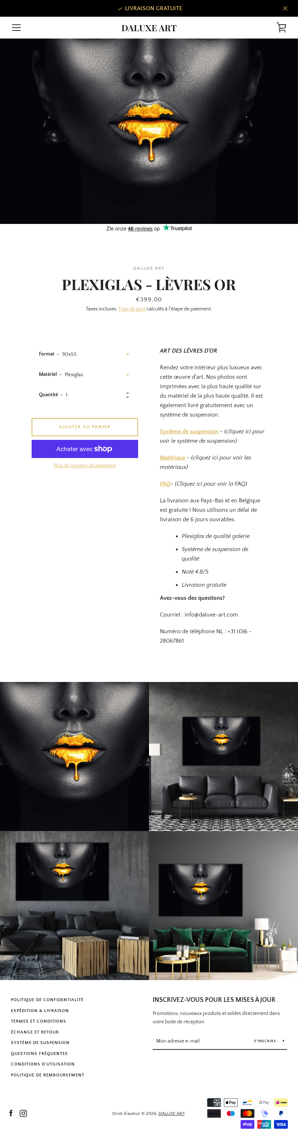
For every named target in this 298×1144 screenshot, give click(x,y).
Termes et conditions (38, 1021)
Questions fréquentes (39, 1053)
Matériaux (172, 457)
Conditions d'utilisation (43, 1064)
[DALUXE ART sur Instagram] (23, 1113)
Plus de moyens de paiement (85, 466)
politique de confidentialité (47, 1000)
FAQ (165, 484)
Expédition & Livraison (40, 1010)
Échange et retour (35, 1032)
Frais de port (131, 309)
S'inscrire (265, 1041)
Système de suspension (189, 431)
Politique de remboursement (47, 1075)
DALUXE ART (149, 28)
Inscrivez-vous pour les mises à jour (214, 1000)
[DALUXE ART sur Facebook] (11, 1113)
